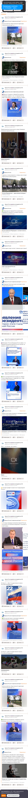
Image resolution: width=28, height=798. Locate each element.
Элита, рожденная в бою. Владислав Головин (13, 76)
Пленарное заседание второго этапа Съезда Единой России (14, 431)
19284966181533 (5, 670)
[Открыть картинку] (12, 308)
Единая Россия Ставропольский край (13, 21)
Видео (2, 474)
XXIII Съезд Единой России (8, 266)
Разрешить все (8, 9)
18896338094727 (5, 159)
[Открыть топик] (14, 130)
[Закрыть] (21, 6)
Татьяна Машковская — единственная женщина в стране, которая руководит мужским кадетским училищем (14, 193)
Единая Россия (8, 57)
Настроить (17, 9)
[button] (6, 48)
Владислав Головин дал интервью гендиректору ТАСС (14, 779)
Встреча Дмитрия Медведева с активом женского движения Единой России (14, 230)
